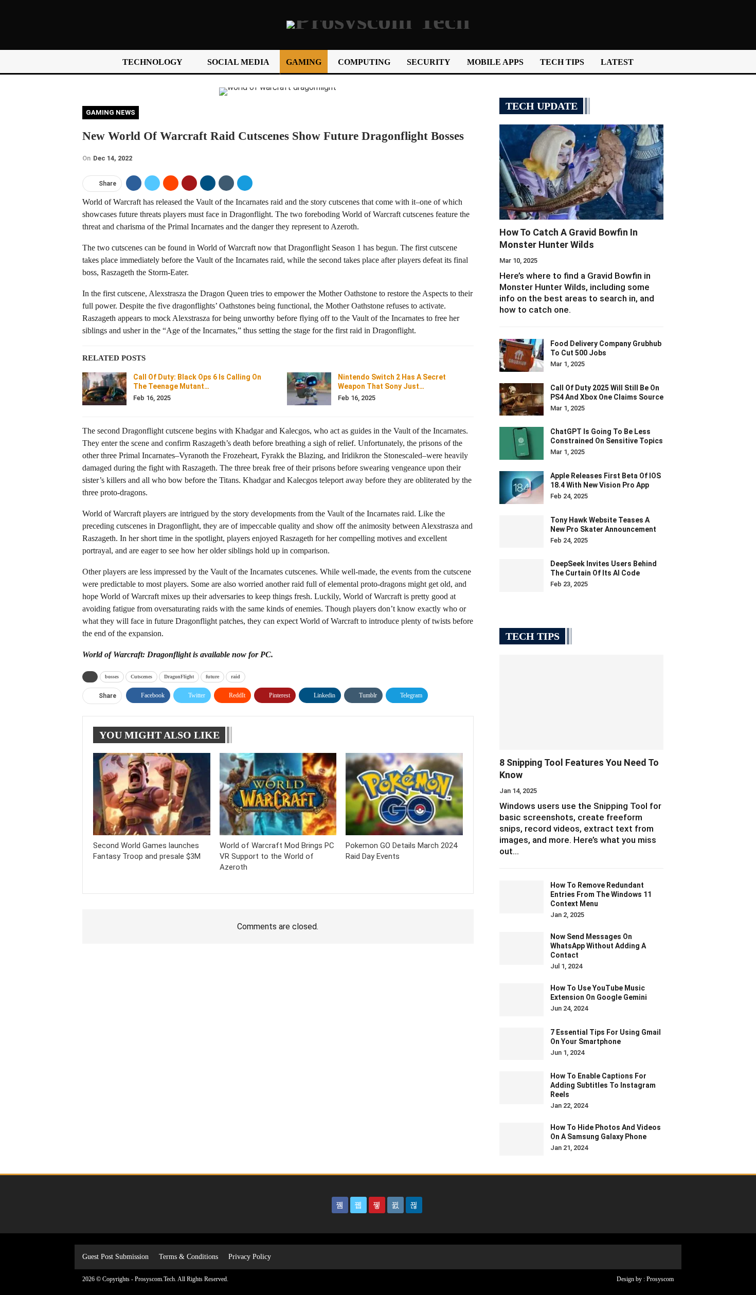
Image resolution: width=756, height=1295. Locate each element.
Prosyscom (660, 1279)
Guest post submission (115, 1257)
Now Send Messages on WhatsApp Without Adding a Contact (598, 945)
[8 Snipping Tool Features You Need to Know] (581, 702)
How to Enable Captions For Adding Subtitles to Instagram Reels (603, 1085)
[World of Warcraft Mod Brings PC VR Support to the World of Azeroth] (278, 794)
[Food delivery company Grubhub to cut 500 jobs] (521, 355)
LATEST (617, 62)
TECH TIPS (562, 62)
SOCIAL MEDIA (238, 62)
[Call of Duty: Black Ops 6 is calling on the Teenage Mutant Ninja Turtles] (104, 388)
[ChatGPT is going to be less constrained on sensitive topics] (521, 443)
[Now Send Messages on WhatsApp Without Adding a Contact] (521, 948)
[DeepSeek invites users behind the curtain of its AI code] (521, 575)
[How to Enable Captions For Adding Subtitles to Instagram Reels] (521, 1087)
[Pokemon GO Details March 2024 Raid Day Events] (404, 794)
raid (235, 676)
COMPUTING (364, 62)
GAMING (303, 62)
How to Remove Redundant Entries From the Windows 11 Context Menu (601, 894)
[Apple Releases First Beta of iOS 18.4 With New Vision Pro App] (521, 487)
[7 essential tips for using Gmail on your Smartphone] (521, 1044)
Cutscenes (141, 676)
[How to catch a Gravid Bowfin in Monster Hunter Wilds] (581, 172)
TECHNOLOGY (152, 62)
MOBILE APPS (495, 62)
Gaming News (110, 112)
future (212, 676)
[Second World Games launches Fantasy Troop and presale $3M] (151, 794)
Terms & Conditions (188, 1257)
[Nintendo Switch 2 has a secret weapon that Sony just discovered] (309, 388)
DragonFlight (179, 676)
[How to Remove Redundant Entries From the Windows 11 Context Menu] (521, 896)
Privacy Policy (249, 1257)
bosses (112, 676)
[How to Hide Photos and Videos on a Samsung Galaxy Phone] (521, 1139)
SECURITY (429, 62)
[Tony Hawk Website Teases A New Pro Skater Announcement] (521, 531)
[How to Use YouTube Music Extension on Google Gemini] (521, 999)
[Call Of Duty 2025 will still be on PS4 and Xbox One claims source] (521, 399)
